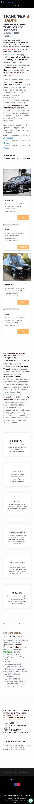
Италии (6, 143)
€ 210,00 (23, 247)
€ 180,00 (23, 218)
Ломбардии (8, 138)
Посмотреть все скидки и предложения (17, 757)
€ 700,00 (23, 332)
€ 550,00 (23, 302)
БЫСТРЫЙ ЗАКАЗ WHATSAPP (16, 695)
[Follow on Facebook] (15, 784)
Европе (6, 148)
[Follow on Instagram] (18, 784)
